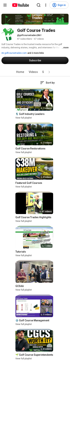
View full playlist (23, 118)
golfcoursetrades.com (15, 53)
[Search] (38, 5)
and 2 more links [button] (35, 53)
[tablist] (35, 72)
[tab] (20, 72)
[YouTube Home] (20, 5)
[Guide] (5, 5)
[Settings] (46, 5)
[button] (49, 72)
